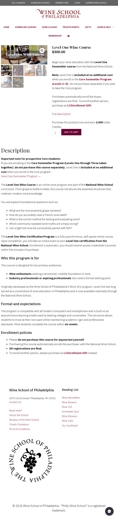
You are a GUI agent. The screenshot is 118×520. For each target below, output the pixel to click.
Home (6, 27)
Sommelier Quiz (70, 411)
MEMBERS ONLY (62, 3)
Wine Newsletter (71, 397)
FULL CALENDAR (18, 3)
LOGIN (77, 3)
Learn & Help (104, 27)
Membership (55, 36)
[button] (42, 50)
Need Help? (15, 410)
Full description (61, 114)
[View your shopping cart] (68, 35)
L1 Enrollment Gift (79, 105)
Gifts (88, 27)
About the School (18, 415)
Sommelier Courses (25, 27)
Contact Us (15, 402)
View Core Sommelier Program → (21, 176)
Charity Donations (19, 424)
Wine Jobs (67, 420)
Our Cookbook (70, 425)
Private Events (71, 27)
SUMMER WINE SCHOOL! (96, 3)
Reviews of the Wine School (24, 419)
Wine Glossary (69, 416)
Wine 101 (67, 407)
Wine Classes (49, 27)
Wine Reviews (69, 402)
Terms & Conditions (19, 429)
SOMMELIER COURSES (40, 3)
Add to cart (71, 132)
